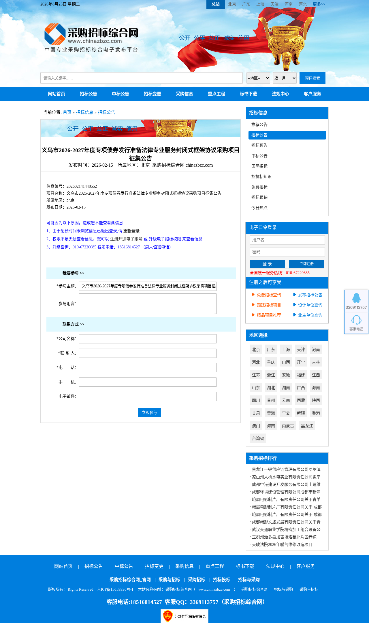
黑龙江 (307, 426)
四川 (256, 400)
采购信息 (184, 94)
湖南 (286, 388)
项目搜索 (312, 78)
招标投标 (221, 579)
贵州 (271, 400)
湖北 (271, 388)
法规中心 (280, 94)
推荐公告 (259, 124)
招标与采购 (249, 579)
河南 (289, 4)
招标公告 (88, 94)
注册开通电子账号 (126, 239)
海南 (316, 388)
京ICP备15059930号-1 (115, 589)
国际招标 (259, 166)
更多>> (319, 4)
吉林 (316, 362)
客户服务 (312, 94)
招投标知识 (261, 176)
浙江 (271, 375)
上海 (260, 4)
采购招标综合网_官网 (130, 579)
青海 (271, 413)
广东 (246, 4)
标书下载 (248, 94)
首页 (67, 112)
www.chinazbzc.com (214, 589)
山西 (286, 362)
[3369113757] (356, 301)
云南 (286, 400)
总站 (216, 4)
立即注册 (307, 264)
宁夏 (286, 413)
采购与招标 (169, 579)
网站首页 (56, 94)
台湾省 (258, 438)
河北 (303, 4)
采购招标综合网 (254, 589)
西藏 (301, 400)
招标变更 (152, 94)
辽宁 (301, 362)
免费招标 (259, 187)
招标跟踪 (259, 197)
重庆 (271, 362)
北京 (232, 4)
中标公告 (120, 94)
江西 (316, 375)
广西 (301, 388)
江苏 (256, 375)
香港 (316, 413)
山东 (256, 388)
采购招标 (196, 579)
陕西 (316, 400)
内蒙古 (288, 426)
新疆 (301, 413)
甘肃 (256, 413)
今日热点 (259, 208)
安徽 (286, 375)
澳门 (256, 426)
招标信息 (84, 112)
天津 (274, 4)
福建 (301, 375)
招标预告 (259, 145)
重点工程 (216, 94)
